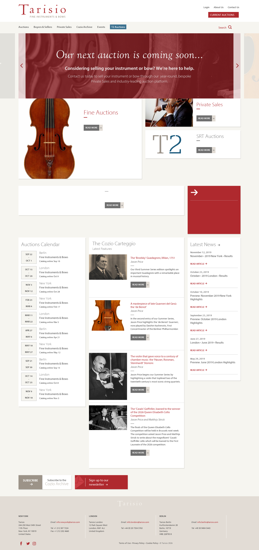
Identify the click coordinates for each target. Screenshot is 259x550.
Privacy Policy (138, 543)
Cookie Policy (152, 543)
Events (101, 27)
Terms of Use (125, 543)
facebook (21, 543)
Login (206, 7)
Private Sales (64, 27)
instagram (34, 543)
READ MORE (91, 127)
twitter (28, 543)
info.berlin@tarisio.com (207, 522)
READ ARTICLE (197, 263)
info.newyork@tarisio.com (68, 522)
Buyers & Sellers (43, 27)
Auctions (23, 27)
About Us (219, 7)
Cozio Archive (84, 27)
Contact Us (233, 7)
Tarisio (129, 503)
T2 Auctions (118, 27)
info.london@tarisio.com (138, 522)
